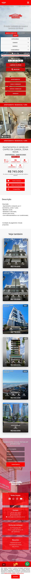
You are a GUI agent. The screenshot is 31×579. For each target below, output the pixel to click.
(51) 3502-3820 (8, 6)
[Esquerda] (1, 123)
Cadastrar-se (16, 464)
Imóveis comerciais (15, 89)
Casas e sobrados (15, 84)
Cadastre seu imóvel (15, 542)
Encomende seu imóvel (15, 544)
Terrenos (15, 93)
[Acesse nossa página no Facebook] (10, 499)
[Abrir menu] (28, 2)
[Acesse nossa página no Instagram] (17, 499)
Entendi (15, 576)
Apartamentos (15, 79)
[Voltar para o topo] (4, 564)
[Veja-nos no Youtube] (21, 499)
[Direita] (29, 123)
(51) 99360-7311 (24, 6)
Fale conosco (15, 546)
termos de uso (20, 573)
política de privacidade (9, 573)
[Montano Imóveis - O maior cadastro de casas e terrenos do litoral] (15, 16)
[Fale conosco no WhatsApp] (13, 499)
